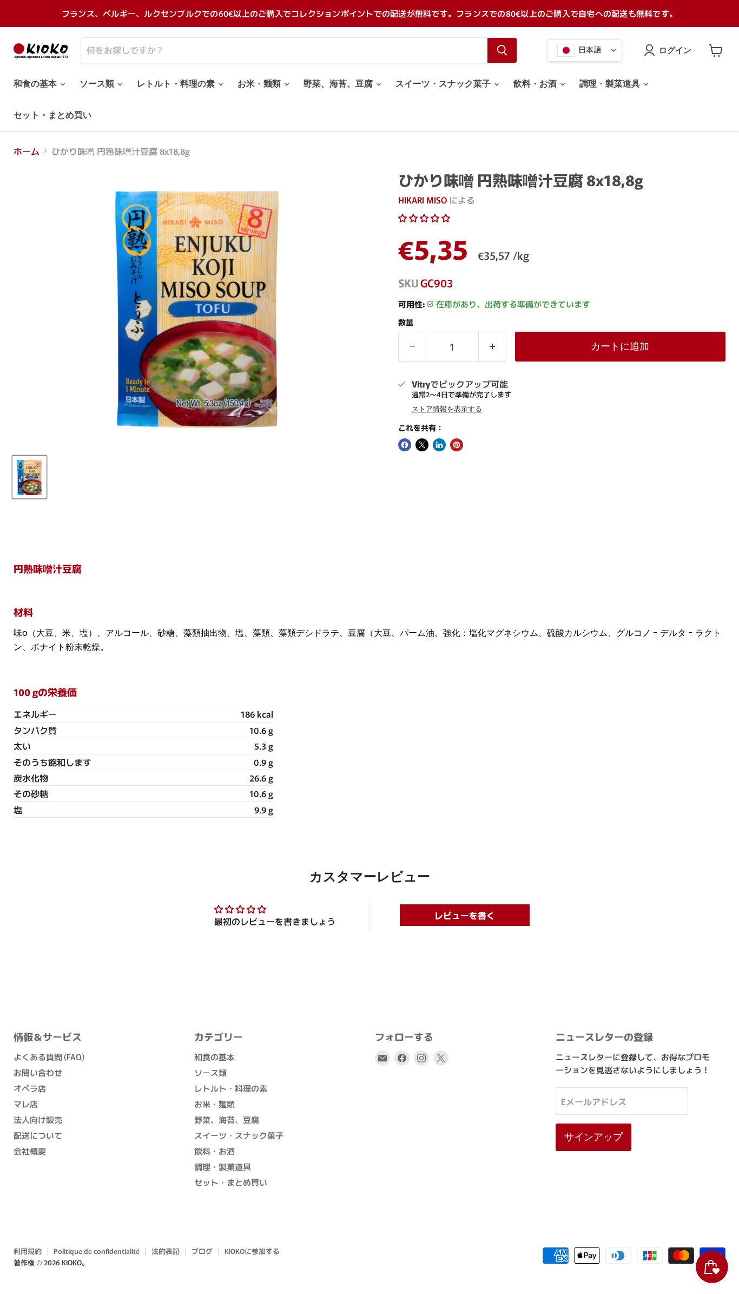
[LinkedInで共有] (439, 444)
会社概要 (30, 1151)
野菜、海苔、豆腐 (339, 83)
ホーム (26, 151)
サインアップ (593, 1137)
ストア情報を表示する (447, 409)
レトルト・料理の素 (177, 83)
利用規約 (28, 1251)
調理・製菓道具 (610, 83)
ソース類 (98, 83)
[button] (424, 217)
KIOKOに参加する (252, 1251)
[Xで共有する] (421, 444)
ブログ (202, 1251)
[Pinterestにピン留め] (456, 444)
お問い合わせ (38, 1072)
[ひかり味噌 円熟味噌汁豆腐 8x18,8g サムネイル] (29, 477)
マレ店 (26, 1103)
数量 (405, 322)
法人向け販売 (38, 1119)
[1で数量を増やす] (492, 347)
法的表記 (165, 1251)
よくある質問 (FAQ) (49, 1056)
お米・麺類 (260, 83)
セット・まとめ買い (52, 115)
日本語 (589, 48)
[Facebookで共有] (404, 444)
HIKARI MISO (422, 199)
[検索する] (502, 50)
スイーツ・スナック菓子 (444, 83)
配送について (38, 1135)
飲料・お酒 (536, 83)
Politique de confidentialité (97, 1251)
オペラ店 (30, 1088)
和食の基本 (36, 83)
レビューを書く (464, 915)
